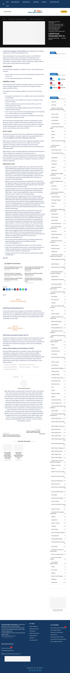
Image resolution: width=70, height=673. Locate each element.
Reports (58, 468)
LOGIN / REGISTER (7, 11)
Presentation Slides (58, 399)
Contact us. (41, 667)
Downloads (44, 1)
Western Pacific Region (58, 576)
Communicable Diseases (58, 153)
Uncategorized (58, 535)
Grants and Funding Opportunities (58, 227)
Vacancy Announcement (58, 554)
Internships (58, 296)
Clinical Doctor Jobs (58, 150)
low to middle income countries (29, 96)
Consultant (58, 164)
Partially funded (58, 374)
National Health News (58, 327)
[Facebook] (30, 670)
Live (58, 310)
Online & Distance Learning (58, 357)
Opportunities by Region (58, 368)
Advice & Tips (58, 114)
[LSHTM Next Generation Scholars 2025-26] (15, 321)
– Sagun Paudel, (5, 637)
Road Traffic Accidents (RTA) (58, 487)
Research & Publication (58, 480)
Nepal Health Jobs (26, 1)
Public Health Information (58, 421)
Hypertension (58, 276)
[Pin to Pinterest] (25, 376)
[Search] (66, 4)
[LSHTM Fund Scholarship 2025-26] (18, 294)
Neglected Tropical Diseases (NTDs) (58, 336)
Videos (58, 566)
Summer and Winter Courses (58, 504)
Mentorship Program (58, 321)
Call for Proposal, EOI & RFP (58, 141)
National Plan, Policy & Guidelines (58, 331)
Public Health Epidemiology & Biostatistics (58, 414)
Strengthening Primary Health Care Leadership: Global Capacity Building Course (33, 280)
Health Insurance (58, 248)
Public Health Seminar (58, 451)
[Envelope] (40, 670)
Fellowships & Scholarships (10, 364)
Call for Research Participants (58, 146)
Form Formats (58, 217)
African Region (58, 117)
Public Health (58, 410)
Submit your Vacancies (6, 648)
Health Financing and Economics (58, 241)
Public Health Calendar (55, 630)
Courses (58, 167)
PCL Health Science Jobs (58, 377)
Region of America (58, 465)
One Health (58, 354)
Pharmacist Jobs (58, 384)
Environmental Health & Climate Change (58, 193)
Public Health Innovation (58, 426)
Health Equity (58, 237)
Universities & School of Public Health (58, 550)
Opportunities (36, 1)
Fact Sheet (58, 203)
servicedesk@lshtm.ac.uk (16, 237)
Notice (7, 5)
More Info (5, 258)
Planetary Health (58, 393)
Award (58, 131)
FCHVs (58, 206)
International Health (58, 284)
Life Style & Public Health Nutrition (58, 306)
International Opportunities (10, 367)
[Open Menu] (3, 4)
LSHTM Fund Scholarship (24, 367)
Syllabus (58, 516)
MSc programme (35, 141)
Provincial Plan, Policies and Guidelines (58, 407)
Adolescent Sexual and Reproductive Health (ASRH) (58, 108)
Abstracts (58, 101)
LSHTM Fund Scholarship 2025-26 (13, 308)
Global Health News (58, 223)
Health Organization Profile (58, 259)
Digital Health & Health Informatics (58, 174)
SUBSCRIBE (64, 11)
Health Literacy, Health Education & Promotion (58, 255)
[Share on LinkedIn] (26, 376)
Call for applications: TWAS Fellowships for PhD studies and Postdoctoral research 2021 (34, 268)
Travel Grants (58, 529)
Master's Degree (58, 313)
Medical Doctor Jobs (33, 628)
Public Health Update (15, 1)
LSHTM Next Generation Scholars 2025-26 (15, 335)
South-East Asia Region (58, 498)
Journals (58, 302)
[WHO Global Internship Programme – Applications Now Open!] (7, 447)
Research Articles (58, 484)
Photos (58, 390)
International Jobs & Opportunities (26, 364)
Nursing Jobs (58, 348)
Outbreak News (58, 371)
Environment (58, 189)
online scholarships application (20, 151)
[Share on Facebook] (23, 376)
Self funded (58, 495)
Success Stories (58, 501)
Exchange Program (58, 200)
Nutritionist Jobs (58, 351)
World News (58, 582)
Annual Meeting (58, 123)
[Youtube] (38, 670)
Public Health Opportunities (10, 369)
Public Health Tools (58, 454)
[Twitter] (32, 670)
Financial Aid (58, 214)
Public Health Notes (58, 435)
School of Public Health (54, 1)
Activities (58, 105)
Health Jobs (58, 251)
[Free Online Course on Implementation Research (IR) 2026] (18, 447)
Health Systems (58, 264)
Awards (58, 134)
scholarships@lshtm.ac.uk (15, 243)
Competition (58, 157)
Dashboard (58, 170)
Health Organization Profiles (56, 636)
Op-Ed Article (58, 365)
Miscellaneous (58, 324)
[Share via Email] (34, 376)
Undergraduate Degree (58, 539)
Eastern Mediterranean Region (58, 182)
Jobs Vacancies (58, 299)
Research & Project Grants (58, 471)
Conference (58, 161)
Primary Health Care (58, 403)
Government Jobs (33, 640)
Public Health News (58, 432)
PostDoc (58, 396)
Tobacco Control (58, 523)
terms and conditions (36, 245)
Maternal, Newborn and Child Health (58, 317)
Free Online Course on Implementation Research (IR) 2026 (18, 455)
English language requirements (26, 107)
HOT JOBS (31, 623)
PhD (58, 387)
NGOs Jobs (31, 637)
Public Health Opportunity (58, 443)
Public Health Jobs (58, 429)
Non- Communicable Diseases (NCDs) (58, 340)
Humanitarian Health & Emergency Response (58, 272)
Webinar (58, 573)
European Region (58, 196)
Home (7, 1)
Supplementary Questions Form (16, 155)
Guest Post (58, 231)
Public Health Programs (58, 448)
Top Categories (54, 625)
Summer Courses (58, 509)
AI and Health (58, 120)
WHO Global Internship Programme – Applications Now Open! (7, 455)
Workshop (58, 579)
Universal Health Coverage (58, 542)
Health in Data (58, 245)
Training (58, 526)
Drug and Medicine (58, 178)
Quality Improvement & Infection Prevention (58, 461)
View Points (58, 570)
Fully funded (58, 220)
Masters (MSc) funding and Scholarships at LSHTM (18, 348)
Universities (58, 546)
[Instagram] (35, 670)
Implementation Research (58, 279)
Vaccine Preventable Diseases (58, 558)
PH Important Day (58, 381)
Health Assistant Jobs (58, 234)
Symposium (58, 520)
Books (58, 137)
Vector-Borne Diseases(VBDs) (58, 562)
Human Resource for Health (58, 267)
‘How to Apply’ (26, 142)
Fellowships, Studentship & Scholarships (17, 19)
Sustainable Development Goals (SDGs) (58, 512)
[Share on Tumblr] (27, 376)
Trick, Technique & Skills (58, 532)
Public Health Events (58, 418)
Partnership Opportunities (7, 650)
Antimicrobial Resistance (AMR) (58, 127)
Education (58, 186)
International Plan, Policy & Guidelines (58, 292)
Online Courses (58, 362)
